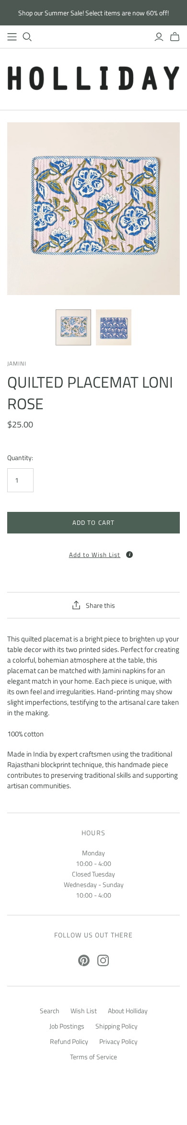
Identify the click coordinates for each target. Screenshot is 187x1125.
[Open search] (27, 37)
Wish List (83, 1011)
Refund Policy (69, 1041)
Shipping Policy (116, 1026)
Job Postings (66, 1026)
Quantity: (20, 457)
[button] (93, 551)
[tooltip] (129, 554)
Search (49, 1011)
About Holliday (128, 1011)
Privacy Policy (118, 1041)
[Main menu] (12, 37)
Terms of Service (93, 1057)
